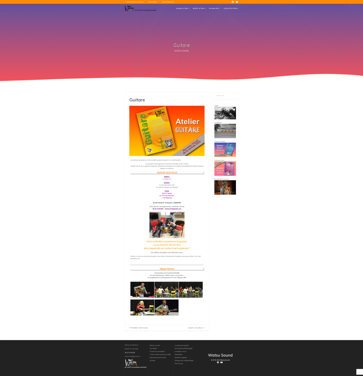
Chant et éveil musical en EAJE (160, 354)
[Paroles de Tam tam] (225, 194)
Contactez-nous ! (231, 8)
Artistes (152, 360)
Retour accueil (155, 345)
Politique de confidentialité (184, 360)
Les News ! (218, 123)
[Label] (225, 119)
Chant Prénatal (219, 141)
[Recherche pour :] (225, 95)
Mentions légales (181, 357)
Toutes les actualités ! (157, 351)
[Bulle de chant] (225, 175)
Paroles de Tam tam (221, 179)
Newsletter (179, 354)
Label (216, 106)
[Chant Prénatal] (225, 156)
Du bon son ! (214, 8)
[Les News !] (225, 138)
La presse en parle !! (182, 345)
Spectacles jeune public (158, 357)
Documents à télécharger (184, 348)
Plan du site (179, 363)
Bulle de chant (219, 160)
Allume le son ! (182, 8)
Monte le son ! (199, 8)
